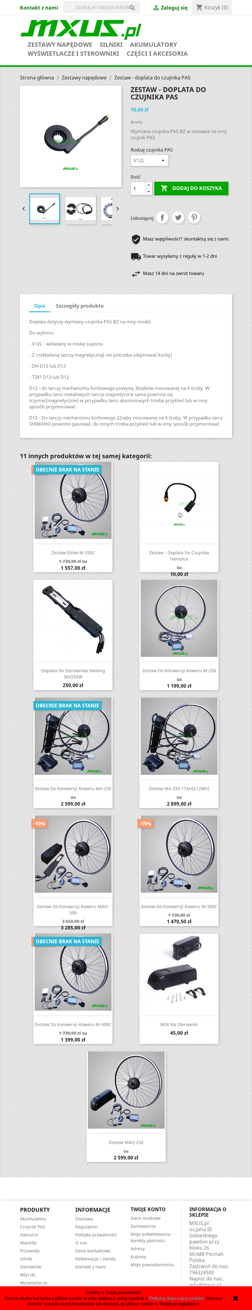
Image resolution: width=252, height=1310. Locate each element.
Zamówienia (143, 1226)
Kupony (138, 1256)
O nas (81, 1243)
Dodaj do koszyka (191, 188)
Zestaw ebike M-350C (73, 553)
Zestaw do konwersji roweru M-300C (179, 906)
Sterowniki (30, 1267)
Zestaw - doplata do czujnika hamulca (179, 556)
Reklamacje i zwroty (95, 1259)
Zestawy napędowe (60, 45)
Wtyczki (27, 1275)
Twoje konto (148, 1209)
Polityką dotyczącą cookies (176, 1298)
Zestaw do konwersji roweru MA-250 (73, 788)
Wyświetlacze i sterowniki (73, 54)
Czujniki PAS (32, 1227)
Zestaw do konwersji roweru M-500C (73, 1024)
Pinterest (194, 217)
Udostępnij (162, 217)
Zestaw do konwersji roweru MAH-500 (73, 910)
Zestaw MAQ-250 (126, 1142)
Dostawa (84, 1219)
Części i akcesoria (157, 54)
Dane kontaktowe (93, 1251)
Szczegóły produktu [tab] (80, 305)
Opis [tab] (39, 305)
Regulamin (86, 1227)
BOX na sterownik (179, 1024)
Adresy (138, 1248)
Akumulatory (153, 45)
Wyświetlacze (33, 1283)
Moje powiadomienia (152, 1265)
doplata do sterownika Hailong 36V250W (73, 674)
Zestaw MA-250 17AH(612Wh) (179, 788)
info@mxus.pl (205, 1284)
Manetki (28, 1243)
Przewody (30, 1251)
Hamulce (29, 1235)
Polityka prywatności (96, 1235)
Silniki (111, 45)
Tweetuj (178, 217)
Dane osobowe (146, 1218)
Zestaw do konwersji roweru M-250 (179, 670)
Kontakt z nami (39, 7)
